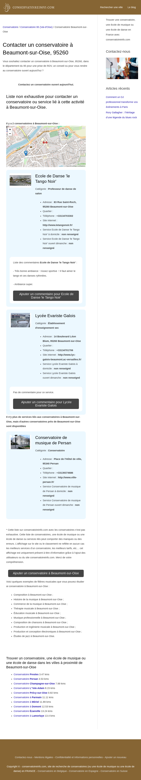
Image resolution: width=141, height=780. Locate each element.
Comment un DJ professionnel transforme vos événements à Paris (122, 102)
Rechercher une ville (111, 7)
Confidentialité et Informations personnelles (79, 757)
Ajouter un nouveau (115, 757)
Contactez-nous (23, 757)
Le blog (132, 7)
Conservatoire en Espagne (83, 771)
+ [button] (10, 129)
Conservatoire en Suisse (114, 771)
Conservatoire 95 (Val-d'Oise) (36, 27)
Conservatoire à (28, 697)
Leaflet (61, 166)
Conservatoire (10, 27)
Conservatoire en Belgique (52, 771)
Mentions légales (43, 757)
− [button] (10, 133)
